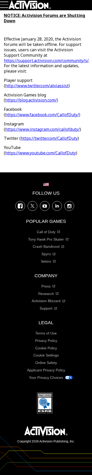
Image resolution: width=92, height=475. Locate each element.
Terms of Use (46, 333)
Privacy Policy (46, 341)
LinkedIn (57, 206)
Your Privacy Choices (46, 377)
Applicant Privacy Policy (46, 370)
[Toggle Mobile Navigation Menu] (4, 5)
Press (46, 286)
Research (46, 294)
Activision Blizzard (46, 301)
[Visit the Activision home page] (29, 5)
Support (46, 308)
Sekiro (46, 261)
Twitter (32, 206)
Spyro (46, 254)
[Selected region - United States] (46, 184)
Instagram (69, 206)
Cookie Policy (46, 348)
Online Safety (46, 363)
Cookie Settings (46, 355)
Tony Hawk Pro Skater (46, 239)
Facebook (20, 206)
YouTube (45, 206)
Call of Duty (46, 232)
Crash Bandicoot (46, 246)
